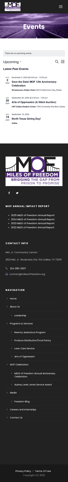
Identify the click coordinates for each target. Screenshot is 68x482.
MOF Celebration (19, 364)
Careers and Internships (23, 409)
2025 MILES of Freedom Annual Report (33, 215)
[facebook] (9, 193)
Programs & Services (21, 323)
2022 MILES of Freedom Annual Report (32, 227)
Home (13, 298)
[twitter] (17, 193)
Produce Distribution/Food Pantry (32, 340)
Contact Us (16, 417)
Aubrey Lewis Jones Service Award (33, 384)
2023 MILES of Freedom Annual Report (33, 223)
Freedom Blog (22, 401)
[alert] (34, 53)
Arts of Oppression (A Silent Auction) (34, 102)
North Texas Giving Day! (26, 118)
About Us (15, 306)
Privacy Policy (23, 471)
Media (13, 392)
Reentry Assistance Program (30, 332)
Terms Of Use (43, 471)
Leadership (20, 315)
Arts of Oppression (24, 356)
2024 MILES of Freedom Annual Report (33, 219)
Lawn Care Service (24, 348)
